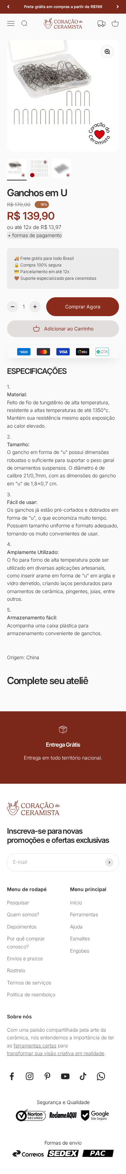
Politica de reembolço (31, 994)
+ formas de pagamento (35, 235)
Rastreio (16, 970)
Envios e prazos (25, 958)
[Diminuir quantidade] (12, 306)
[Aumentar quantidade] (35, 306)
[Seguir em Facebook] (11, 1076)
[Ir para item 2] (39, 169)
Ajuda (76, 927)
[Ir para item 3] (61, 169)
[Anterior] (8, 6)
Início (76, 902)
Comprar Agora (82, 306)
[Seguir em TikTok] (83, 1076)
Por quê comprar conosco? (26, 942)
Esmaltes (80, 938)
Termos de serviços (29, 983)
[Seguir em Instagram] (29, 1076)
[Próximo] (118, 6)
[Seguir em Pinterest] (47, 1076)
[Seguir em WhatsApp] (101, 1076)
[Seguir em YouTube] (65, 1076)
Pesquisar (18, 902)
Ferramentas (84, 914)
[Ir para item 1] (17, 169)
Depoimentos (21, 927)
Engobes (79, 951)
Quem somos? (23, 914)
